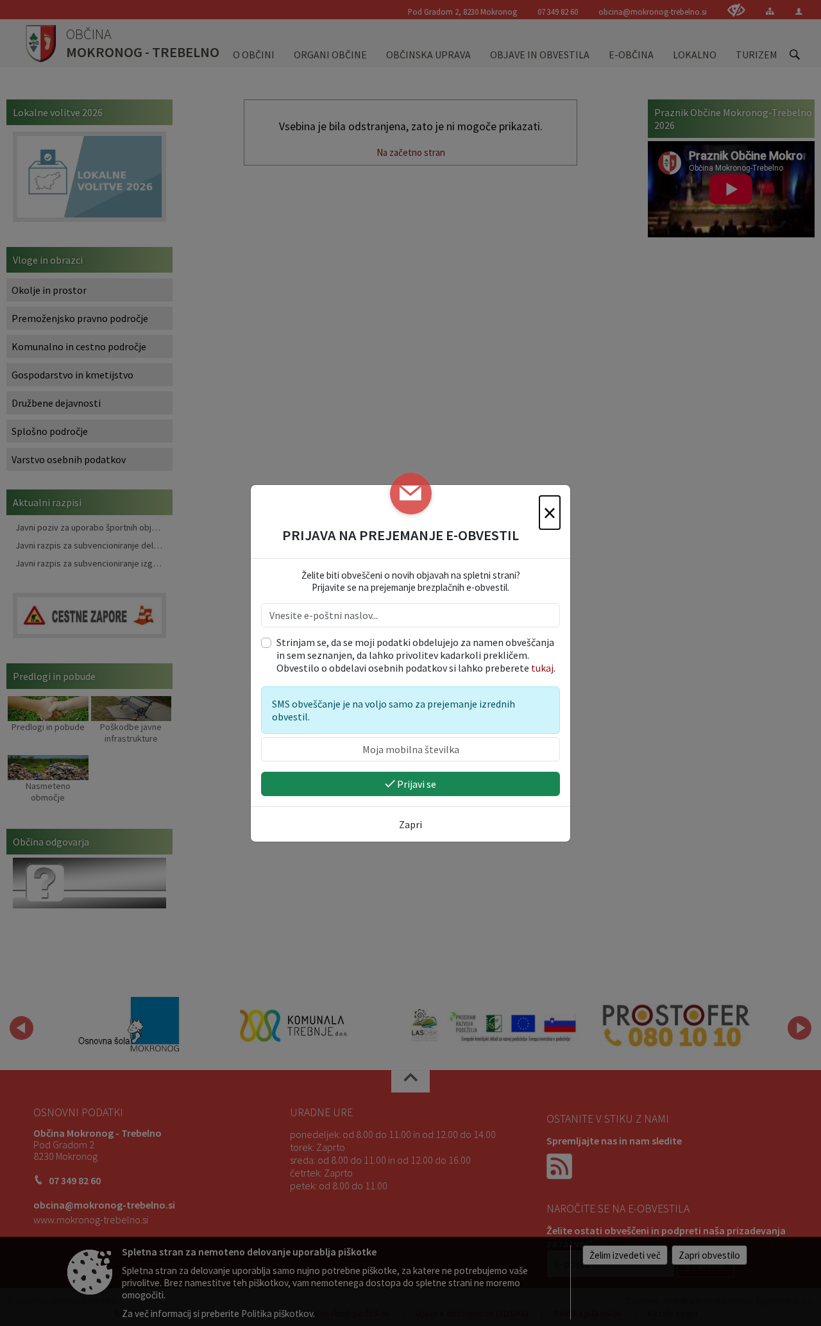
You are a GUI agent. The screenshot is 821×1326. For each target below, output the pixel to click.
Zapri (410, 824)
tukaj (542, 667)
